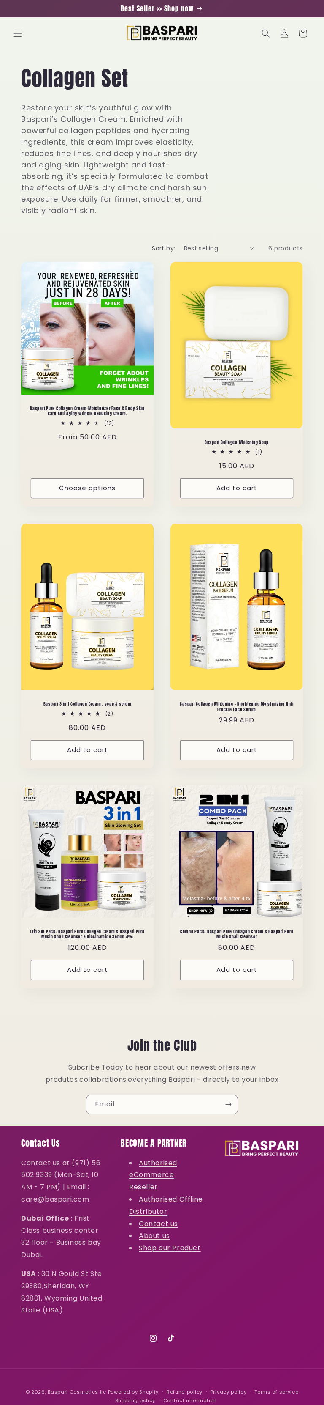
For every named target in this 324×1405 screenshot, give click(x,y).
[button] (17, 33)
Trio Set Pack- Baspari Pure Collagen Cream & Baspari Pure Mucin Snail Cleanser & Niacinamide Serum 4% (87, 934)
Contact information (190, 1400)
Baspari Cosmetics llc (77, 1392)
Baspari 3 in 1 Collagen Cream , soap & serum (87, 704)
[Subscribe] (228, 1104)
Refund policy (184, 1392)
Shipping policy (135, 1400)
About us (154, 1235)
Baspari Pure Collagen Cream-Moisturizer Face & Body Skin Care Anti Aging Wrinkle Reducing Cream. (87, 411)
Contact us (158, 1224)
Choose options (87, 487)
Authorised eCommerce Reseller (153, 1175)
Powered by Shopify (133, 1392)
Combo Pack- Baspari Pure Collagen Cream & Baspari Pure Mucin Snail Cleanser (237, 934)
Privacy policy (229, 1392)
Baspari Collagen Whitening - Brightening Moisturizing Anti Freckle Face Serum (237, 707)
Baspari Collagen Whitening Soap (237, 442)
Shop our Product (170, 1248)
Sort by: (163, 248)
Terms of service (276, 1392)
